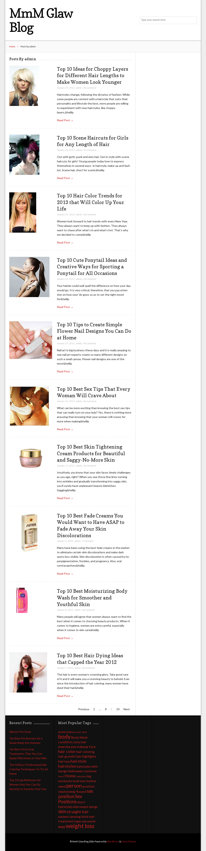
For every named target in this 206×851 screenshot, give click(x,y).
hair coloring (85, 752)
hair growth (66, 756)
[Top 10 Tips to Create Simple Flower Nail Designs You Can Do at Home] (30, 340)
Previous (83, 709)
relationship (67, 791)
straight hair (78, 811)
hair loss (64, 761)
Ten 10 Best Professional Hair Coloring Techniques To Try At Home (28, 769)
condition (65, 742)
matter (91, 781)
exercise (64, 746)
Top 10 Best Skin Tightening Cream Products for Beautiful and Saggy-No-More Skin (91, 453)
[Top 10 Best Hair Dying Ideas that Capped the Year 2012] (28, 672)
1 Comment (87, 540)
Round (81, 791)
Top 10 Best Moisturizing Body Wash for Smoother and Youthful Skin (92, 597)
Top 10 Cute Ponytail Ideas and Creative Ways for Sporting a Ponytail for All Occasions (92, 266)
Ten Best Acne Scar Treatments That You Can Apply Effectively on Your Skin (28, 753)
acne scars (65, 732)
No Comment (89, 87)
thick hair (88, 816)
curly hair (79, 742)
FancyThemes (128, 841)
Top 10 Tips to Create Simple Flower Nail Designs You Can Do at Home (94, 331)
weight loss (80, 825)
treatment (66, 821)
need (62, 786)
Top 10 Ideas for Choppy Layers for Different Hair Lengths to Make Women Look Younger (92, 75)
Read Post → (65, 120)
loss (82, 781)
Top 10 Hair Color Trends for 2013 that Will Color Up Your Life (90, 202)
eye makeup (79, 746)
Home (12, 46)
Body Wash (79, 737)
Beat (84, 732)
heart (61, 776)
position (88, 786)
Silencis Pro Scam (20, 731)
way (61, 826)
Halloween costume (82, 771)
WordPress (113, 841)
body (64, 736)
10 (118, 709)
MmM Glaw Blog (41, 20)
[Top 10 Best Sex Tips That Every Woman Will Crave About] (29, 406)
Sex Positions (70, 798)
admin (79, 87)
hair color (67, 751)
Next (127, 709)
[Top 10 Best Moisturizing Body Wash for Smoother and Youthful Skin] (21, 600)
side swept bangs (85, 807)
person (74, 786)
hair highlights (86, 756)
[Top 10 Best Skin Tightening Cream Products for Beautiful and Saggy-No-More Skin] (30, 458)
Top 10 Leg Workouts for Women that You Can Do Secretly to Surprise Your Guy (27, 784)
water (91, 821)
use (84, 821)
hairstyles (67, 766)
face (92, 746)
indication (81, 776)
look (76, 781)
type (77, 821)
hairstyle (79, 761)
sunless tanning (69, 816)
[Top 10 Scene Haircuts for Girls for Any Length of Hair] (24, 155)
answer (77, 732)
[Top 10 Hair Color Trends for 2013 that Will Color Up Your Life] (22, 212)
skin (62, 811)
